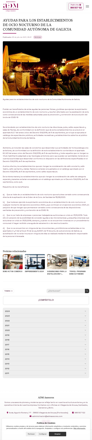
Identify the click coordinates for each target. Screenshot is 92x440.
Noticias (38, 37)
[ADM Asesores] (11, 6)
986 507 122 (80, 412)
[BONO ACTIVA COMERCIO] (13, 261)
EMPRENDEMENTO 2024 (34, 271)
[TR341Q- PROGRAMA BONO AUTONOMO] (79, 261)
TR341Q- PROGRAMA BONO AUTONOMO (77, 272)
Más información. (79, 428)
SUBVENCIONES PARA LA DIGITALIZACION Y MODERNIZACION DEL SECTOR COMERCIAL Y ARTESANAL (57, 272)
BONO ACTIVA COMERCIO (12, 271)
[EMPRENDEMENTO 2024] (35, 261)
